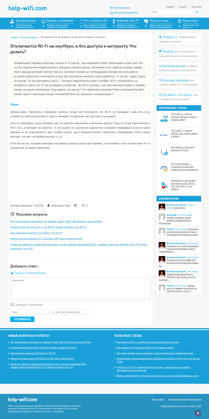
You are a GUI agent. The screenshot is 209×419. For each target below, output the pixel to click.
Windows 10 (169, 51)
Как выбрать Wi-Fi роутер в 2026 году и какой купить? (145, 348)
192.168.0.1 (169, 95)
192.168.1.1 (185, 95)
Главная (170, 6)
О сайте (183, 6)
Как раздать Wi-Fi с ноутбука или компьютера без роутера (148, 342)
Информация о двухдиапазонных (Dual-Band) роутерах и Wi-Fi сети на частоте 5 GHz (159, 360)
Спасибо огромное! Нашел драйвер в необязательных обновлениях (175, 221)
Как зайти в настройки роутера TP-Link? (182, 149)
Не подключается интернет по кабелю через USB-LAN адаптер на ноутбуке (56, 221)
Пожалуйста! (179, 208)
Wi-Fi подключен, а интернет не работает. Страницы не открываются (184, 167)
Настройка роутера (173, 66)
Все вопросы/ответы (126, 12)
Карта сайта (158, 399)
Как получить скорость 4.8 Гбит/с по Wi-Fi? (36, 233)
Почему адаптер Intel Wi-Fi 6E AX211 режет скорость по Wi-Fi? (48, 227)
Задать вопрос (122, 7)
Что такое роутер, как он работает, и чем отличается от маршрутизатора (155, 353)
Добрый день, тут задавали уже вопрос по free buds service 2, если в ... (182, 289)
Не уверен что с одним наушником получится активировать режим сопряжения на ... (178, 249)
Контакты (196, 6)
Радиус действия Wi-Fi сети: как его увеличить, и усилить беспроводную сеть (158, 376)
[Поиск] (196, 12)
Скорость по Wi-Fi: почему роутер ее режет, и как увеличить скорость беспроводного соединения (154, 369)
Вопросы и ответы (29, 37)
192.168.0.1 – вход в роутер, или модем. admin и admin (184, 133)
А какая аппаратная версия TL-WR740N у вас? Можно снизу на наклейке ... (177, 277)
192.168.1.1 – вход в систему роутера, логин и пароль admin (184, 117)
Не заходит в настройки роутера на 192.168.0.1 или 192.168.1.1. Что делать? (183, 185)
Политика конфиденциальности (185, 399)
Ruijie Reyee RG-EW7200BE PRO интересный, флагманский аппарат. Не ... (179, 263)
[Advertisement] (80, 176)
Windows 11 (169, 37)
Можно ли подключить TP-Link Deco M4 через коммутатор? (46, 239)
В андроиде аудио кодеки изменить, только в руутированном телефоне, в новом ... (178, 233)
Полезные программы (176, 80)
